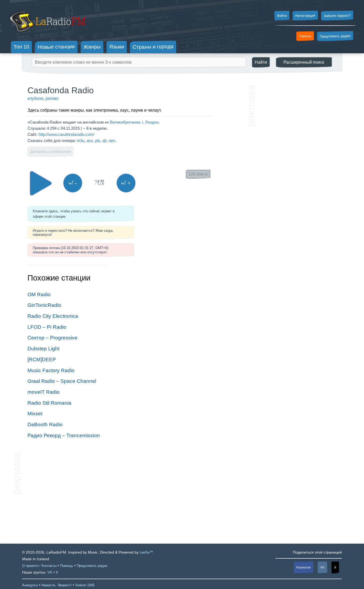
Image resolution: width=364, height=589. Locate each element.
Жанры (92, 47)
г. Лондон (150, 122)
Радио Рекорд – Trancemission (63, 435)
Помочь (305, 36)
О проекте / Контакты (39, 566)
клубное (35, 98)
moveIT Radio (43, 392)
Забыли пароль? (337, 15)
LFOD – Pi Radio (46, 327)
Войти (282, 16)
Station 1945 (85, 585)
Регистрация (305, 15)
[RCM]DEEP (41, 359)
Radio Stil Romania (49, 403)
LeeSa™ (146, 552)
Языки (116, 47)
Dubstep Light (43, 348)
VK (322, 567)
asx (90, 140)
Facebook (303, 567)
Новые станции (56, 47)
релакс (52, 98)
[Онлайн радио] (47, 34)
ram (111, 140)
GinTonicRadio (44, 305)
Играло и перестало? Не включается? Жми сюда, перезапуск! (73, 233)
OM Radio (39, 294)
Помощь (66, 566)
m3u (80, 140)
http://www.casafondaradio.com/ (66, 134)
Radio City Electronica (52, 316)
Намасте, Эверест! (56, 585)
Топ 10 (21, 47)
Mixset (34, 413)
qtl (104, 140)
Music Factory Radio (51, 370)
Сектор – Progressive (52, 337)
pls (97, 140)
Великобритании (125, 122)
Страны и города (153, 47)
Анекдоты (30, 585)
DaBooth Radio (45, 424)
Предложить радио (335, 36)
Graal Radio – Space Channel (61, 381)
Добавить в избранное (50, 151)
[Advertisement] (297, 165)
